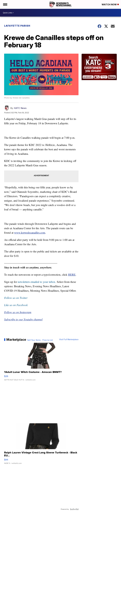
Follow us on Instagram (17, 312)
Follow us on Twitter (15, 298)
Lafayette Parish (17, 25)
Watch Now (109, 4)
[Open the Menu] (5, 4)
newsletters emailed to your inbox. (37, 282)
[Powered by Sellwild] (74, 509)
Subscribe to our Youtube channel (23, 319)
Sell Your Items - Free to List (40, 340)
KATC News (20, 108)
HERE (72, 274)
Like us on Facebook (16, 305)
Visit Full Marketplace (69, 340)
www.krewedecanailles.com (29, 232)
